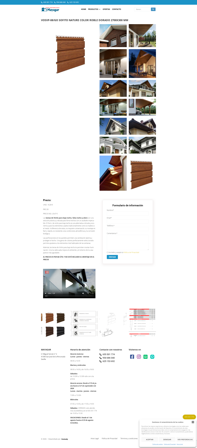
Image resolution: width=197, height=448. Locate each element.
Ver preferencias (185, 439)
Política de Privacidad (170, 444)
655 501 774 (189, 417)
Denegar (167, 439)
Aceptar (149, 439)
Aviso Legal (180, 444)
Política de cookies (157, 444)
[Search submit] (153, 9)
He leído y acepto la (124, 252)
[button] (193, 422)
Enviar (112, 257)
